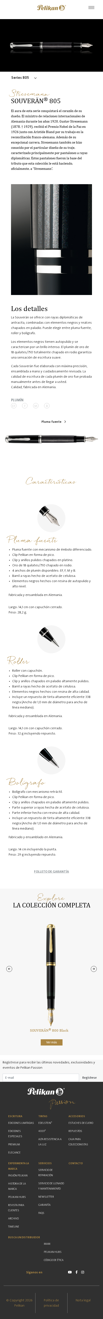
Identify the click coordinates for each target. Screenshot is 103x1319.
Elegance (14, 1152)
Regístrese (89, 1077)
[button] (51, 8)
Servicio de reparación (45, 1173)
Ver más (51, 1042)
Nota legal (83, 1300)
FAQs (41, 1213)
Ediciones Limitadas (21, 1123)
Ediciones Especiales (15, 1134)
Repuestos (75, 1131)
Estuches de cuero (81, 1123)
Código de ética (53, 1260)
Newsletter (46, 1196)
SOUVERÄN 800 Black (49, 1030)
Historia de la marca (17, 1186)
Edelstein (45, 1123)
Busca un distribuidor (24, 1237)
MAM (47, 1243)
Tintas (42, 1116)
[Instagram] (83, 1272)
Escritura (15, 1116)
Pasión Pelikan (18, 1175)
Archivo (13, 1218)
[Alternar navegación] (91, 8)
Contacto (76, 1163)
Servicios (45, 1163)
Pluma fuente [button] (51, 422)
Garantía (44, 1204)
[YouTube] (70, 1272)
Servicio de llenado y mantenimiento (51, 1186)
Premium (14, 1144)
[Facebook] (76, 1272)
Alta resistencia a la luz (50, 1142)
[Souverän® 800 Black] (49, 975)
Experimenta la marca (18, 1166)
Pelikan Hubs (17, 1197)
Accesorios (77, 1116)
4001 (42, 1131)
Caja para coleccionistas (78, 1142)
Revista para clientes (16, 1208)
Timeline (13, 1226)
